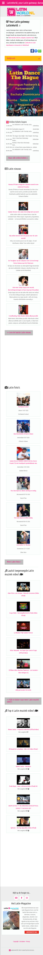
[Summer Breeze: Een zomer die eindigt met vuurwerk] (23, 206)
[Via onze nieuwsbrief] (16, 898)
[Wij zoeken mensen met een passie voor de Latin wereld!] (23, 229)
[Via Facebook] (21, 898)
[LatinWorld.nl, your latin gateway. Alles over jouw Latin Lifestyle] (10, 950)
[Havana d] (23, 178)
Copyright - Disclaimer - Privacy (21, 941)
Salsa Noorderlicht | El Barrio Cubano (23, 434)
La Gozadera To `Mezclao (23, 545)
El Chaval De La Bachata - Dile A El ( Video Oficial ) (23, 749)
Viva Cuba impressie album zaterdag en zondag (23, 491)
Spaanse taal (30, 37)
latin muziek (12, 37)
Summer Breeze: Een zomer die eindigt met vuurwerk (23, 212)
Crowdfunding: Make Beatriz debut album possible (23, 316)
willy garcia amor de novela (23, 690)
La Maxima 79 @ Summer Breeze (23, 633)
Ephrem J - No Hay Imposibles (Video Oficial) (23, 828)
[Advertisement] (21, 360)
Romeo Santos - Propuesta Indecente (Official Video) (23, 729)
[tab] (23, 58)
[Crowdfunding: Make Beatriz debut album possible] (23, 309)
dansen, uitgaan (21, 37)
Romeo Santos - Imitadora (23, 766)
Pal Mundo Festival (23, 407)
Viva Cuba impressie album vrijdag (23, 518)
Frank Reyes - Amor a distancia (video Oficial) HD (23, 786)
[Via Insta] (27, 898)
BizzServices (30, 950)
